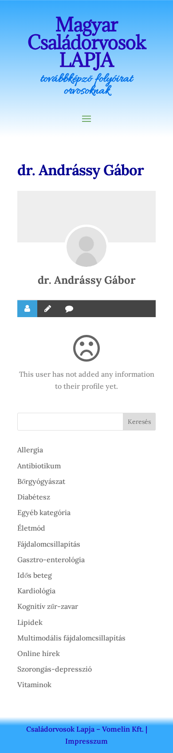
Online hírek (38, 653)
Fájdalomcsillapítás (48, 544)
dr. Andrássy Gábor (87, 280)
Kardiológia (36, 590)
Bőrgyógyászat (41, 481)
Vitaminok (34, 684)
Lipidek (30, 622)
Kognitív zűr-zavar (47, 606)
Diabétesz (33, 496)
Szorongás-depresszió (54, 668)
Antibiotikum (39, 465)
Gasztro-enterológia (51, 559)
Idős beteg (34, 575)
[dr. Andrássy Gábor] (86, 247)
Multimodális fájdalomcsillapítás (71, 637)
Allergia (30, 449)
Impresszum (86, 741)
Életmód (31, 527)
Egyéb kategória (44, 512)
